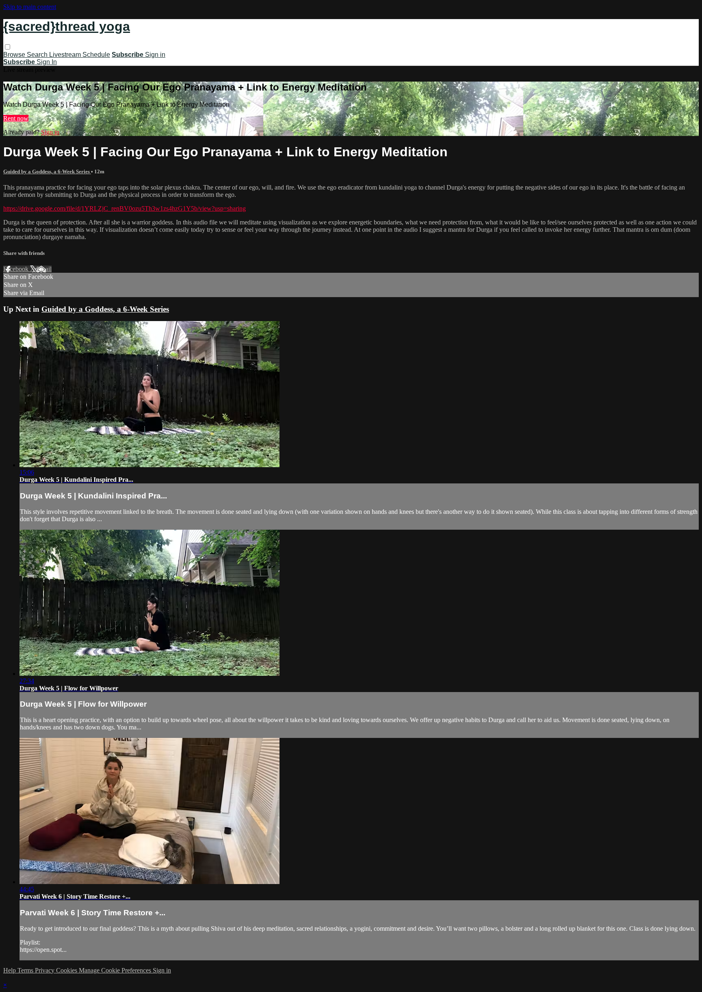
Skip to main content (29, 6)
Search (38, 54)
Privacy (45, 970)
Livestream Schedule (79, 54)
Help (10, 970)
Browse (15, 54)
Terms (26, 970)
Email (44, 268)
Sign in (155, 54)
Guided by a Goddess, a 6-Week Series (47, 171)
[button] (7, 47)
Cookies (67, 970)
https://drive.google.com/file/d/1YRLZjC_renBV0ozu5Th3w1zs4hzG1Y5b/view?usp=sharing (124, 208)
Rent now (15, 118)
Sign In (47, 61)
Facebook (16, 268)
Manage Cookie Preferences (116, 970)
